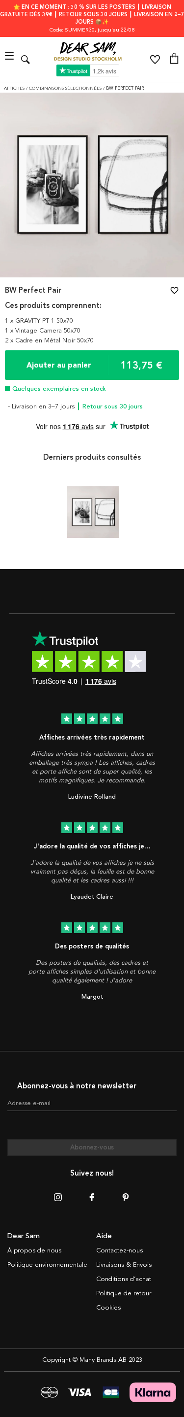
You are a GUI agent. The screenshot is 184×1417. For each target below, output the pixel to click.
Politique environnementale (47, 1265)
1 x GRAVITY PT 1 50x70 (39, 321)
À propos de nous (34, 1250)
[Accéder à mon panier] (174, 59)
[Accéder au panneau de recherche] (25, 59)
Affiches (15, 88)
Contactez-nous (119, 1250)
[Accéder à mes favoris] (155, 59)
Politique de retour (123, 1293)
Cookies (108, 1308)
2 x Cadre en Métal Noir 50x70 (49, 340)
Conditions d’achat (123, 1279)
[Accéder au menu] (10, 59)
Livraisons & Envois (124, 1265)
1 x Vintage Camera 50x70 (42, 331)
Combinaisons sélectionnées (66, 88)
